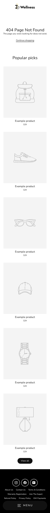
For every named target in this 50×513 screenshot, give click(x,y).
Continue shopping (25, 40)
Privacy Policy (25, 498)
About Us (9, 489)
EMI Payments (39, 498)
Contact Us (21, 489)
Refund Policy (10, 498)
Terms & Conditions (36, 489)
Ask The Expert (35, 494)
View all (25, 460)
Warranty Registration (17, 494)
